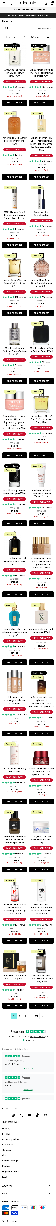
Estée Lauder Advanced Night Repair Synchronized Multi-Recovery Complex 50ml (41, 702)
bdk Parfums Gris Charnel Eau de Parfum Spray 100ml (41, 978)
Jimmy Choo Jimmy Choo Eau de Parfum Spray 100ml (41, 283)
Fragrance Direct (10, 1171)
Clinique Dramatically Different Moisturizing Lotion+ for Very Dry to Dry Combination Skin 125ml (41, 143)
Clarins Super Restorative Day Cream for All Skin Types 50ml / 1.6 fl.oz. (41, 771)
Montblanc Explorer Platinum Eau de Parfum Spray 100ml (15, 351)
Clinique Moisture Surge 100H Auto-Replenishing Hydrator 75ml (41, 72)
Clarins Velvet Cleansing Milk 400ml (14, 770)
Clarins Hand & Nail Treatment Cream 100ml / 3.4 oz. (41, 493)
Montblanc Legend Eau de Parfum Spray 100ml (41, 350)
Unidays (6, 1166)
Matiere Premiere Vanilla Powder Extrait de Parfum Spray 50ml (15, 839)
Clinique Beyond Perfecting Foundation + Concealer (15, 700)
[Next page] (42, 1016)
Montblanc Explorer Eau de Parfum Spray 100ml (14, 492)
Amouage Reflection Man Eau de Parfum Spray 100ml (14, 72)
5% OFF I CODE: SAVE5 (15, 81)
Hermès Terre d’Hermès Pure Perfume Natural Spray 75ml (41, 419)
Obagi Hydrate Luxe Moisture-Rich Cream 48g (41, 839)
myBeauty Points (10, 1139)
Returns (6, 1133)
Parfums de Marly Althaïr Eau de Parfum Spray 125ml (15, 140)
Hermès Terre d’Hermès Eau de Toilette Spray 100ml (14, 283)
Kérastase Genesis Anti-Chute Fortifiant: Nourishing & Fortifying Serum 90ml (14, 909)
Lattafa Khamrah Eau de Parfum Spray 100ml (15, 977)
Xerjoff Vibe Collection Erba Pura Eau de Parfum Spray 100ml (14, 632)
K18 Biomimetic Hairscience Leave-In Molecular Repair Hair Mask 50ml (41, 909)
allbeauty (13, 1221)
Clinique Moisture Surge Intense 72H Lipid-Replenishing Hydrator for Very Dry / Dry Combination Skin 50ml (14, 422)
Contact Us (7, 1144)
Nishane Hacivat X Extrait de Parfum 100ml (41, 631)
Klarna (5, 1155)
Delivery (6, 1128)
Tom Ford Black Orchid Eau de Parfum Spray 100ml (14, 561)
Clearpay (6, 1150)
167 (36, 1016)
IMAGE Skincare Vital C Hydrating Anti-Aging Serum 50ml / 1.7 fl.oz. (14, 215)
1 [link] (13, 1016)
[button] (10, 3)
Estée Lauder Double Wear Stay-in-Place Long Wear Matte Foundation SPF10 (41, 563)
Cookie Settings (10, 1160)
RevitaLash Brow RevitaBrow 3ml (41, 213)
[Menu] (3, 3)
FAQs (4, 1176)
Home (5, 21)
